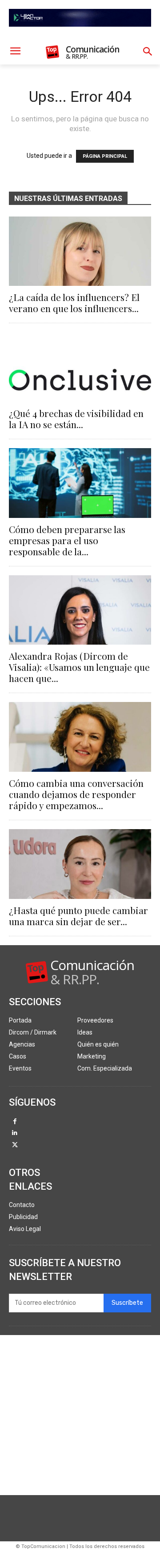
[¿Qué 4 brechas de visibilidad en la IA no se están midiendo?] (80, 367)
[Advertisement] (80, 1415)
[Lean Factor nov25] (80, 34)
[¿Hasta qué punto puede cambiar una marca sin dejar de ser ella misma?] (80, 864)
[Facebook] (15, 1122)
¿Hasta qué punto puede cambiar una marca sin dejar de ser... (78, 915)
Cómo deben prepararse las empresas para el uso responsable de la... (67, 540)
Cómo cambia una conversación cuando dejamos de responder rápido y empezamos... (76, 794)
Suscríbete (127, 1303)
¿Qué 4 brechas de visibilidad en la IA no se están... (76, 418)
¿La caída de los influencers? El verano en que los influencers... (74, 302)
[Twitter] (15, 1145)
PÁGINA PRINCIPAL (105, 156)
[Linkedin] (15, 1133)
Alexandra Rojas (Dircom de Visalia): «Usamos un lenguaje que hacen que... (79, 667)
